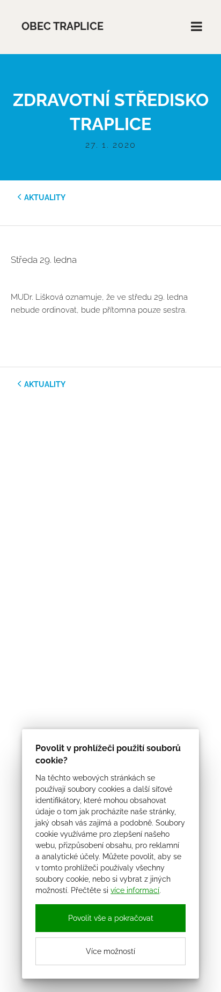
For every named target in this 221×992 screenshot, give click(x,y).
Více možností (110, 951)
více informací (134, 890)
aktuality (44, 197)
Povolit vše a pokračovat (110, 918)
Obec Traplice (62, 26)
